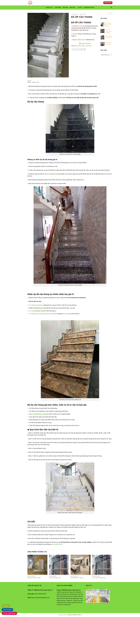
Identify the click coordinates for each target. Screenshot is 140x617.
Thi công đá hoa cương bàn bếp (38, 313)
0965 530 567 (81, 39)
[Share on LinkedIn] (84, 49)
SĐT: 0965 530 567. (57, 544)
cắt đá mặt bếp (52, 313)
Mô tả (29, 82)
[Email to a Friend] (78, 49)
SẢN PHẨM (82, 14)
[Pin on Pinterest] (81, 49)
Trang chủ (74, 14)
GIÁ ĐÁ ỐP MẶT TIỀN (54, 577)
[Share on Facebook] (72, 49)
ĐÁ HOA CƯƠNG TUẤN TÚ (74, 614)
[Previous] (27, 568)
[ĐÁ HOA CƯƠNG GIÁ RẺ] (37, 565)
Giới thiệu (58, 7)
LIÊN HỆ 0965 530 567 (89, 7)
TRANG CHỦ (49, 7)
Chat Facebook (7, 609)
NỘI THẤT (72, 7)
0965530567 (62, 97)
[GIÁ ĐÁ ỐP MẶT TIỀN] (59, 565)
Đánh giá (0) (35, 82)
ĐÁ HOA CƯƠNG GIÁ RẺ (34, 577)
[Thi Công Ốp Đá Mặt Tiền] (102, 565)
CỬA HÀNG (65, 7)
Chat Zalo (6, 606)
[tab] (29, 82)
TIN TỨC (80, 7)
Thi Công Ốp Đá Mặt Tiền (98, 577)
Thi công (37, 311)
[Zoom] (29, 75)
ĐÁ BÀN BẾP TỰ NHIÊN (77, 577)
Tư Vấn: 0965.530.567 (9, 613)
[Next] (112, 568)
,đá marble (66, 313)
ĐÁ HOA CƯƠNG (81, 45)
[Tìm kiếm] (111, 7)
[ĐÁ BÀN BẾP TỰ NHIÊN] (81, 565)
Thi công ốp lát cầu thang (36, 305)
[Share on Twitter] (75, 49)
